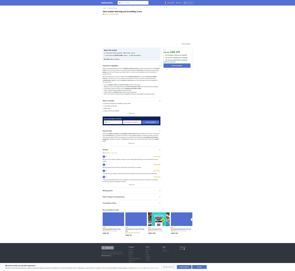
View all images (186, 44)
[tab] (131, 65)
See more (131, 113)
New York (148, 249)
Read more (131, 143)
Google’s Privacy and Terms (152, 268)
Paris (147, 253)
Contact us (166, 251)
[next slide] (192, 219)
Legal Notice (132, 260)
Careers (131, 251)
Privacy (130, 256)
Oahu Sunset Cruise (112, 8)
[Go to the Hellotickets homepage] (107, 2)
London (148, 255)
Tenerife (148, 260)
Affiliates (131, 253)
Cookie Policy (140, 268)
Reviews (131, 255)
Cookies (131, 262)
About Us (131, 249)
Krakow (148, 258)
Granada (148, 256)
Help (164, 249)
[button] (131, 65)
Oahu (104, 8)
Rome (147, 251)
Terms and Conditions (134, 258)
